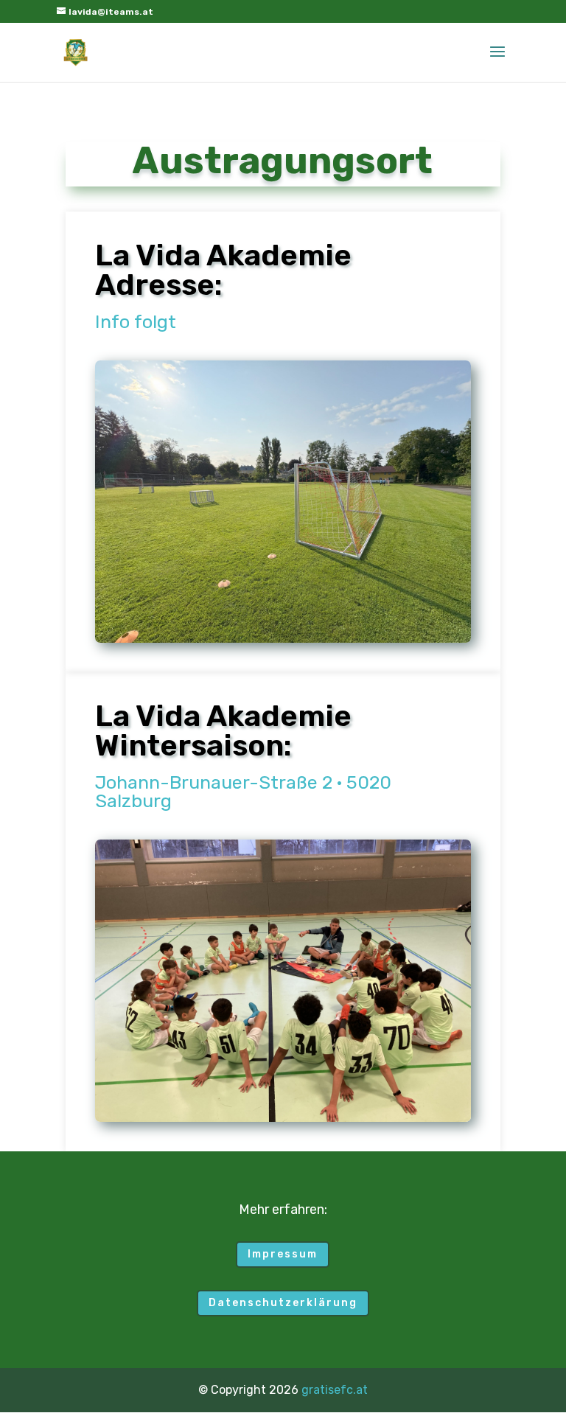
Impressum (283, 1254)
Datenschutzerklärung (283, 1303)
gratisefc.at (334, 1390)
